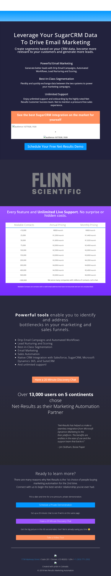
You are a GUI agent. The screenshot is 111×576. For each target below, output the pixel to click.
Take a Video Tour (55, 537)
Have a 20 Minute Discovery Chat (55, 379)
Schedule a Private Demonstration (55, 504)
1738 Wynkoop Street (30, 559)
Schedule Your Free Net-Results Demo (55, 146)
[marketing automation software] (55, 556)
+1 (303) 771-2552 (82, 559)
